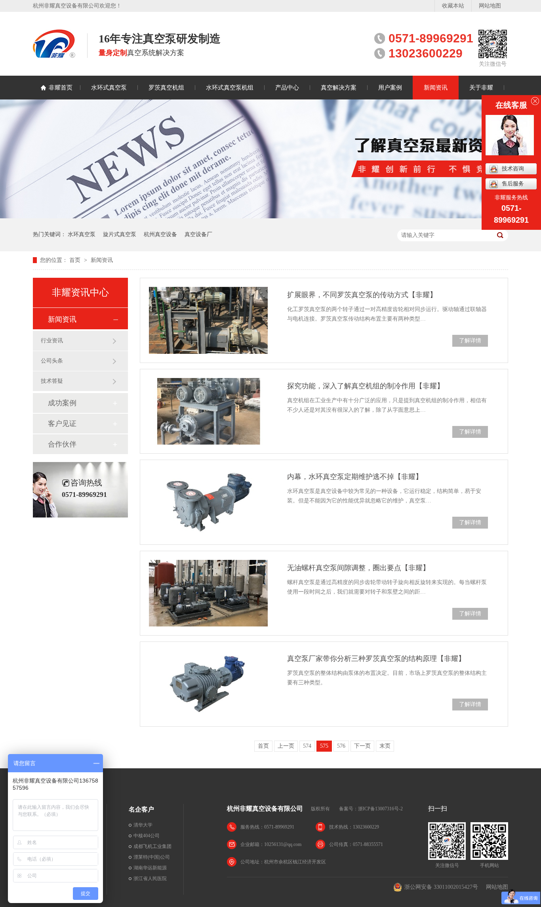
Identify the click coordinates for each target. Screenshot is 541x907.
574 (307, 746)
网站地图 (490, 6)
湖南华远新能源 (150, 868)
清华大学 (142, 825)
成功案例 (62, 403)
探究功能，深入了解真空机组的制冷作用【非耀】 (365, 386)
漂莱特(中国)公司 (151, 857)
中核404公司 (146, 835)
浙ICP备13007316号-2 (380, 809)
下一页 (362, 746)
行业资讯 (52, 341)
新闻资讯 (436, 87)
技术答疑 (52, 381)
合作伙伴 (62, 444)
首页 (75, 260)
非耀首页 (60, 87)
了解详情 (470, 341)
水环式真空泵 (109, 87)
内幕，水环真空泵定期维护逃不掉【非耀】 (355, 477)
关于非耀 (481, 87)
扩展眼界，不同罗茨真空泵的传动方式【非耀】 (362, 295)
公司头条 (52, 361)
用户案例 (390, 87)
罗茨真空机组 (166, 87)
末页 (385, 746)
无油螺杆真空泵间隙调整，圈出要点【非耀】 (358, 568)
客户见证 (62, 424)
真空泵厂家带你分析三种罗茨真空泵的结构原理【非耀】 (376, 659)
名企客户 (141, 809)
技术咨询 (513, 169)
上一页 (286, 746)
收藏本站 (453, 6)
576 (341, 746)
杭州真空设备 (160, 234)
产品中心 (287, 87)
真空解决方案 (338, 87)
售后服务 (513, 184)
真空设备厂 (198, 234)
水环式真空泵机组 (229, 87)
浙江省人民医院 (150, 878)
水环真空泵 (81, 234)
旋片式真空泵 (119, 234)
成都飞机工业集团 (152, 846)
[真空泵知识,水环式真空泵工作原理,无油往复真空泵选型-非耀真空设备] (54, 55)
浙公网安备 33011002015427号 (441, 887)
